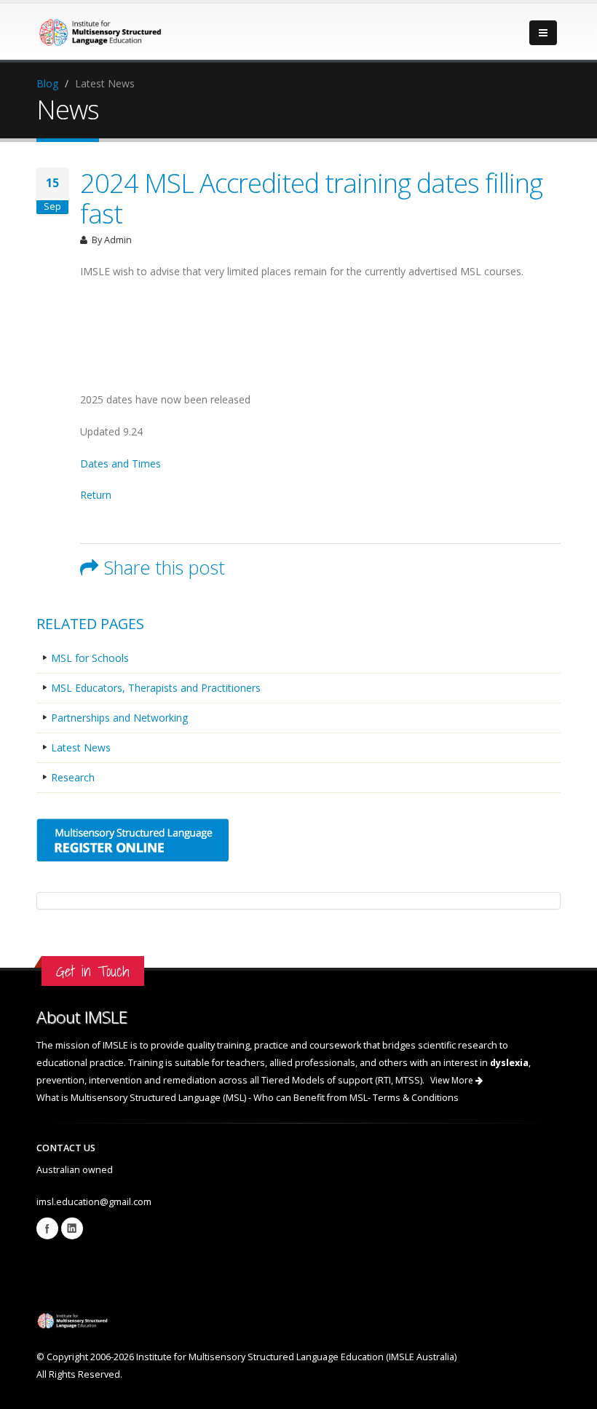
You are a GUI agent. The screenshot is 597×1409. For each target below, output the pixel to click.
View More (452, 1080)
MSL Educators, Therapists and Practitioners (156, 688)
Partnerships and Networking (119, 718)
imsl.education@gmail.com (93, 1202)
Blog (47, 83)
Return (95, 495)
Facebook (47, 1228)
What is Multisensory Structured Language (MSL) (142, 1098)
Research (73, 777)
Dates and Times (120, 463)
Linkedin (72, 1228)
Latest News (81, 747)
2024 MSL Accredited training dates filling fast (311, 198)
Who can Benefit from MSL (310, 1098)
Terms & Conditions (416, 1098)
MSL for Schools (90, 658)
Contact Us (65, 1148)
